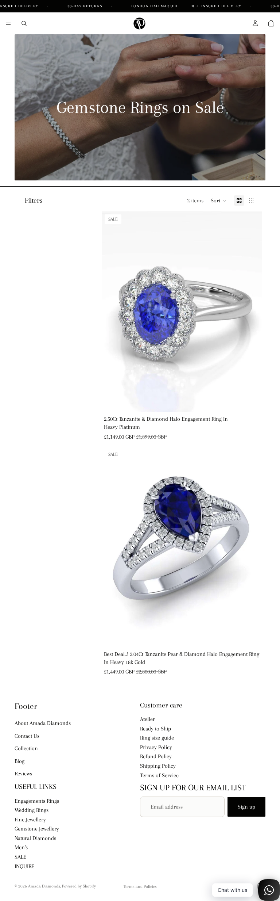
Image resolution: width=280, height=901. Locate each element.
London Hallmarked (154, 6)
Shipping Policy (158, 766)
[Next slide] (251, 311)
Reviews (23, 773)
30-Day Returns (85, 6)
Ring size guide (157, 737)
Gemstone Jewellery (37, 828)
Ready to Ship (155, 728)
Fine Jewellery (30, 819)
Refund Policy (156, 756)
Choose (256, 636)
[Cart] (271, 23)
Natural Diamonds (35, 838)
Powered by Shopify (79, 886)
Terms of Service (159, 775)
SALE (20, 857)
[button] (219, 200)
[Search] (24, 23)
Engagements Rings (37, 801)
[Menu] (8, 23)
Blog (19, 761)
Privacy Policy (156, 747)
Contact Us (27, 736)
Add (256, 400)
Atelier (147, 719)
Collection (26, 748)
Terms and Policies (140, 886)
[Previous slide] (113, 311)
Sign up (246, 806)
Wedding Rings (31, 810)
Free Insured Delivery (216, 6)
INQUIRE (24, 866)
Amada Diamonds (44, 886)
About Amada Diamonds (43, 723)
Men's (21, 847)
